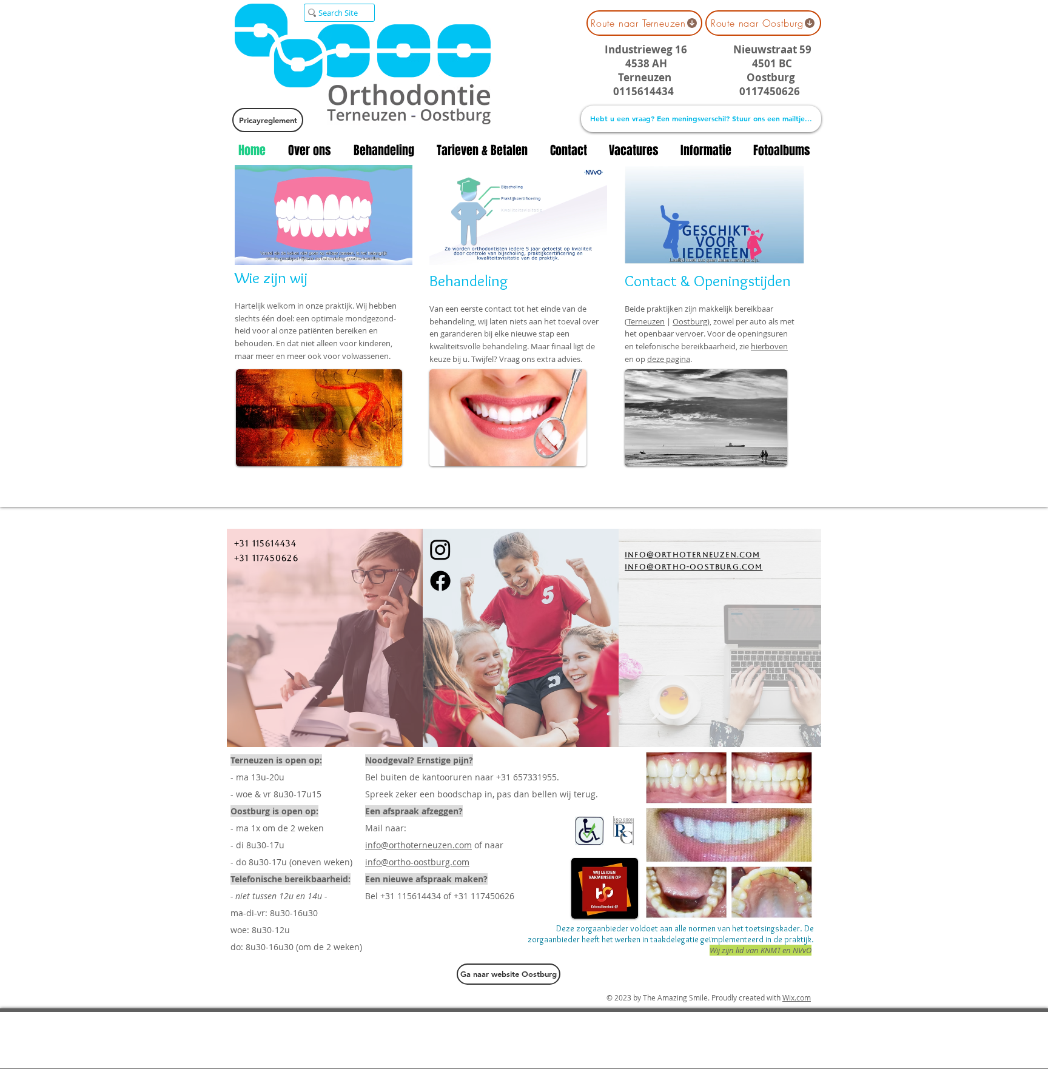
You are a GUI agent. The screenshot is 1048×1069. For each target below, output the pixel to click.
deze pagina (668, 359)
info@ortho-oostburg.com (417, 862)
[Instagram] (440, 549)
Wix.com (796, 997)
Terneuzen (646, 321)
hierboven (769, 346)
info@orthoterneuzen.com (418, 845)
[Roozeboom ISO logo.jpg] (623, 830)
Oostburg (690, 321)
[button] (396, 251)
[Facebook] (440, 581)
